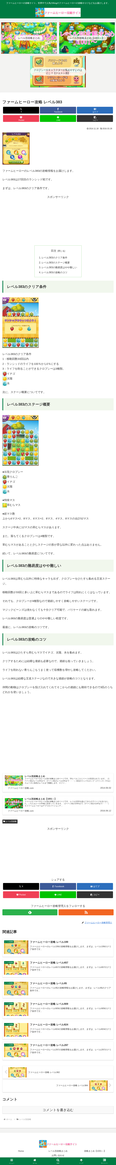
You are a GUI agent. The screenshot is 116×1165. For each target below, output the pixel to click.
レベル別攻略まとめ (58, 1151)
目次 (53, 250)
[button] (95, 118)
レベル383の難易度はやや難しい (59, 267)
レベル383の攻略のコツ (54, 272)
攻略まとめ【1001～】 (95, 1151)
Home (21, 1151)
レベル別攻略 (11, 821)
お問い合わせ (58, 1155)
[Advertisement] (58, 220)
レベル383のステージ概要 (56, 262)
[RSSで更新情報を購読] (86, 912)
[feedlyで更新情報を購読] (29, 912)
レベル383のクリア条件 (54, 257)
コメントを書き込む (58, 1110)
